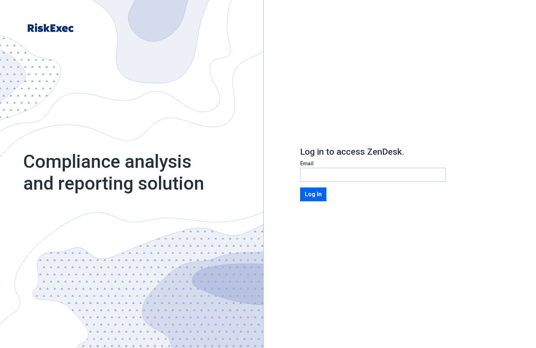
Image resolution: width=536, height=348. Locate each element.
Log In (313, 194)
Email (307, 163)
